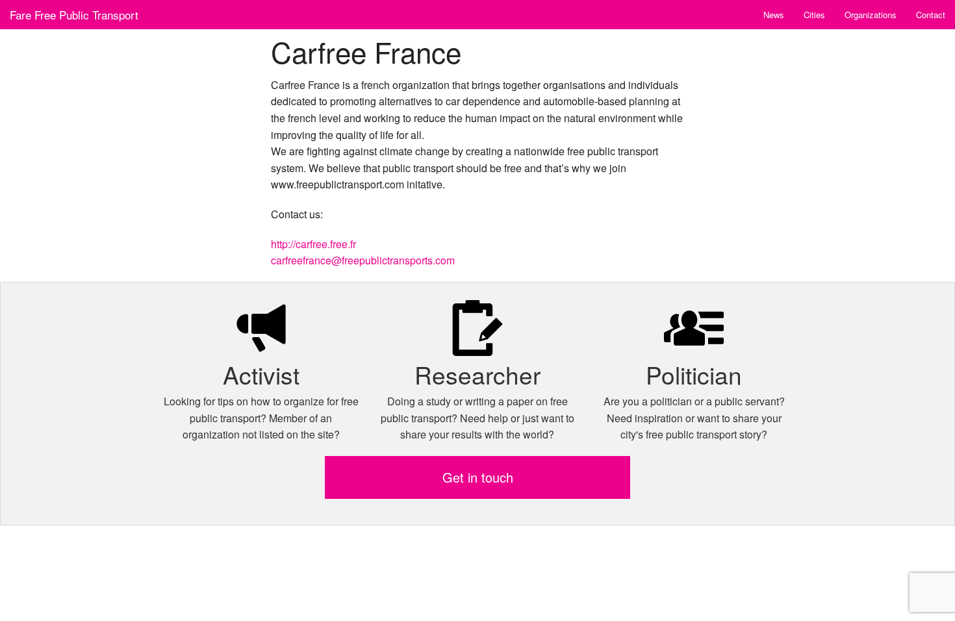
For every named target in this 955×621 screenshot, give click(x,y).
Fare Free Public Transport (74, 14)
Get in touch (477, 477)
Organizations (871, 14)
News (773, 14)
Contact (930, 14)
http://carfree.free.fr (313, 243)
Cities (814, 14)
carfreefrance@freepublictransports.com (363, 260)
